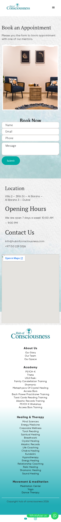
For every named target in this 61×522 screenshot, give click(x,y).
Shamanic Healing (30, 470)
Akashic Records (30, 444)
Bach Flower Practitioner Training (30, 394)
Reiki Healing (30, 467)
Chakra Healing (30, 451)
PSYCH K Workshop (30, 404)
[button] (53, 7)
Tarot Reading (30, 431)
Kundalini (30, 454)
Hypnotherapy (30, 457)
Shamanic (30, 385)
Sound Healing (30, 473)
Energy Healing (30, 460)
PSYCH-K (30, 372)
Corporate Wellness (30, 428)
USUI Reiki (30, 378)
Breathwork (30, 438)
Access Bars (30, 391)
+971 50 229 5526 (15, 246)
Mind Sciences (30, 421)
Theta (30, 375)
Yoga (30, 489)
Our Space (30, 359)
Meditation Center (30, 486)
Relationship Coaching (30, 464)
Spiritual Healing (30, 434)
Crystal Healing (30, 441)
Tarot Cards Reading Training (30, 397)
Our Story (30, 352)
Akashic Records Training (30, 401)
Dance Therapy (30, 492)
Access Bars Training (30, 407)
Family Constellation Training (30, 381)
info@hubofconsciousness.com (24, 241)
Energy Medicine (30, 425)
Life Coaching (30, 447)
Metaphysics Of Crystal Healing (30, 388)
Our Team (30, 356)
